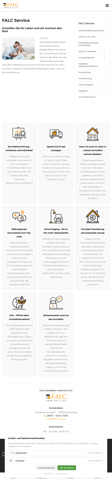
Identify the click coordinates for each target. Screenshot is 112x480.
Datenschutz (62, 473)
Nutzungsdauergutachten (91, 30)
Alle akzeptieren (67, 468)
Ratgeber (83, 91)
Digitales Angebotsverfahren (88, 65)
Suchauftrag (85, 72)
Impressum (49, 473)
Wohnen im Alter (87, 36)
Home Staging (86, 84)
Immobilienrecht (87, 97)
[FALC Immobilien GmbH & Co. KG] (56, 397)
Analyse (20, 460)
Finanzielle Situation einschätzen (89, 44)
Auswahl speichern (46, 468)
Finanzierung (85, 78)
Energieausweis (86, 57)
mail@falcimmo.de (56, 419)
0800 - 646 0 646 (57, 415)
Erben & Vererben (87, 51)
